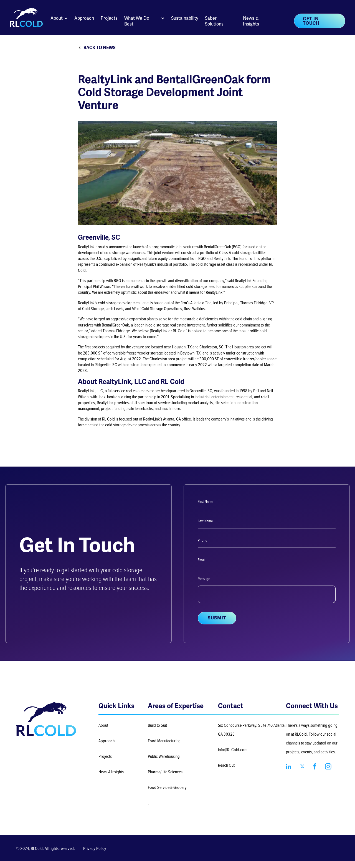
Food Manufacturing (164, 741)
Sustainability (184, 18)
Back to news (99, 47)
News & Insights (251, 21)
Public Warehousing (164, 756)
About (56, 18)
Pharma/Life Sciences (165, 772)
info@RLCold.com (232, 749)
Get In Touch (311, 21)
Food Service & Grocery (167, 787)
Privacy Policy (94, 848)
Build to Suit (157, 725)
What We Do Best (136, 21)
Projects (109, 18)
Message (204, 578)
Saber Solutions (214, 21)
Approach (84, 18)
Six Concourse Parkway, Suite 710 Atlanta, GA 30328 (252, 729)
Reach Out (226, 765)
